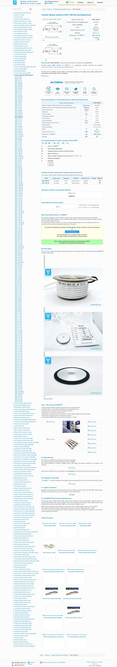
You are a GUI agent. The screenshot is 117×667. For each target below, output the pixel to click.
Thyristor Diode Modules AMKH (22, 73)
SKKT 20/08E (18, 77)
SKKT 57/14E (18, 121)
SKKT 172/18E (18, 228)
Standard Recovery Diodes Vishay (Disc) (25, 546)
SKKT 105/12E (18, 334)
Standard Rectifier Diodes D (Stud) (23, 29)
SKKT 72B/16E (18, 153)
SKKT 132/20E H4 (19, 211)
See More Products (31, 663)
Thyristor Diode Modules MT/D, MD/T (24, 52)
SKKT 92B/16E (18, 173)
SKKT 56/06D (18, 299)
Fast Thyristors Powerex (21, 598)
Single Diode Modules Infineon (22, 490)
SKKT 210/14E (18, 363)
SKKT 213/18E (18, 377)
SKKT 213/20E (18, 379)
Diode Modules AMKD (20, 71)
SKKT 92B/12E (18, 169)
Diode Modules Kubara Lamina (22, 592)
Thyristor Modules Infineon (21, 480)
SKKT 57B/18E (18, 133)
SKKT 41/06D (18, 286)
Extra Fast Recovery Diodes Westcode (24, 507)
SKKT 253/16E (18, 387)
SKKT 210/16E (18, 364)
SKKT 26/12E (18, 280)
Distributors (26, 3)
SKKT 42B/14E (18, 113)
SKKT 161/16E (18, 356)
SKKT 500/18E (18, 401)
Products (81, 2)
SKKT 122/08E (18, 195)
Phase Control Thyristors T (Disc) (23, 21)
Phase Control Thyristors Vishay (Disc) (24, 542)
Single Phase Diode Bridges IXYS (23, 534)
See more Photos (48, 398)
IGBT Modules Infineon (20, 486)
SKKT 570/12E (18, 264)
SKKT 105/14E (18, 335)
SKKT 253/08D (18, 382)
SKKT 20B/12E (18, 85)
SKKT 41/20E (18, 296)
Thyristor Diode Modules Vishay (23, 569)
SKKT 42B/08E (18, 110)
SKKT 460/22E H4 (19, 262)
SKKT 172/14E (18, 225)
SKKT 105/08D (18, 332)
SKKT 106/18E (18, 182)
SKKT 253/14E (18, 385)
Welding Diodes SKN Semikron (22, 417)
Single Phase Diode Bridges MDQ (23, 625)
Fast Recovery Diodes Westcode (23, 503)
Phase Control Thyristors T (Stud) (23, 23)
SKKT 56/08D (18, 300)
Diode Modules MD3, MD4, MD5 (23, 50)
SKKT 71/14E (18, 316)
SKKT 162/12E (18, 216)
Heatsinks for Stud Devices (21, 635)
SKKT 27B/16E (18, 101)
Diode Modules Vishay (20, 567)
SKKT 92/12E (18, 161)
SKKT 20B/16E (18, 88)
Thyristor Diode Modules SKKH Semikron (25, 409)
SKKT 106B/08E (19, 184)
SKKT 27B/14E (18, 99)
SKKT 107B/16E (19, 193)
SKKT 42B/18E (19, 117)
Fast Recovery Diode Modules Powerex (24, 619)
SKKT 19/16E (18, 275)
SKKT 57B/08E (18, 126)
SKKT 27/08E (18, 89)
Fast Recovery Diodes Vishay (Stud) (24, 563)
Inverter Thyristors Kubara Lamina (23, 577)
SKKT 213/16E (18, 375)
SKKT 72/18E (18, 147)
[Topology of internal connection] (58, 206)
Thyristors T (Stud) (19, 15)
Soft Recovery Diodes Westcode (23, 505)
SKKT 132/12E (18, 205)
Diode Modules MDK (20, 62)
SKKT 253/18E (18, 388)
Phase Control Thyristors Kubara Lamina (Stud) (27, 573)
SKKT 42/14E (18, 105)
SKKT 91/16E (18, 328)
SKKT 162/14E (18, 217)
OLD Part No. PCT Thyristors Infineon (24, 476)
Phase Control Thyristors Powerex (23, 596)
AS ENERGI (50, 3)
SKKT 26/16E (18, 283)
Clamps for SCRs (19, 637)
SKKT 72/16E (18, 145)
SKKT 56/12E (18, 302)
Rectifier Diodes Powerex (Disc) (22, 602)
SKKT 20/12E (18, 78)
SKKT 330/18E (18, 259)
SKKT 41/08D (18, 288)
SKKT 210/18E (18, 366)
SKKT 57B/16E (18, 131)
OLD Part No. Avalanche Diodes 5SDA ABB (25, 455)
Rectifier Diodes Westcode (21, 500)
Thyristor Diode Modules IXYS (22, 530)
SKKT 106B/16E (19, 189)
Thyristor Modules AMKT (21, 69)
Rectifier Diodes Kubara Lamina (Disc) (24, 581)
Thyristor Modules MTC (20, 54)
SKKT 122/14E (18, 198)
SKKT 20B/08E (18, 83)
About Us (90, 2)
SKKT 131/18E (18, 347)
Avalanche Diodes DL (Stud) (22, 42)
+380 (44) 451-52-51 (19, 665)
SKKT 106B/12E (19, 185)
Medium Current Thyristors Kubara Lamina (25, 579)
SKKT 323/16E (18, 251)
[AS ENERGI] (15, 2)
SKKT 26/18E (18, 284)
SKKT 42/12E (18, 104)
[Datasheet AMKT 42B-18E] (100, 183)
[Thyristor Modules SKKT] (52, 37)
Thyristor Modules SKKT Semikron (24, 75)
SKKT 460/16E (18, 260)
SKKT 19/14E (18, 273)
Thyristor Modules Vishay (21, 565)
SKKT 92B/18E (18, 174)
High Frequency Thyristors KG (22, 428)
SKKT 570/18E (18, 267)
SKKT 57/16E (18, 123)
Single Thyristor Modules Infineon (23, 488)
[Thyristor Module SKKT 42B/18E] (72, 193)
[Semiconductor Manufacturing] (50, 421)
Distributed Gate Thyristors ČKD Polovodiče (26, 467)
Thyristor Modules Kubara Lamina (23, 590)
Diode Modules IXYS (20, 527)
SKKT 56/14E (18, 304)
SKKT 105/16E (18, 337)
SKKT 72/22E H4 (19, 158)
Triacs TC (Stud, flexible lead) (22, 19)
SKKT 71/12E (18, 315)
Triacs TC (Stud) (19, 17)
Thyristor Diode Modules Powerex (23, 610)
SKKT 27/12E (18, 91)
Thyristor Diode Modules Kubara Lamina (25, 594)
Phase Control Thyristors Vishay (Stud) (24, 550)
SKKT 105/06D (18, 331)
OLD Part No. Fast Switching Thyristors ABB (26, 459)
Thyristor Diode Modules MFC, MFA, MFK (25, 67)
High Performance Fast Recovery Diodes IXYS (26, 532)
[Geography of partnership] (72, 483)
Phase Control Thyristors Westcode (23, 492)
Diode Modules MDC (20, 60)
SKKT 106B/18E (19, 190)
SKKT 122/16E (18, 200)
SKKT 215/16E (18, 230)
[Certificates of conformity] (72, 467)
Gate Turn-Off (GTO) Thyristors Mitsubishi (25, 25)
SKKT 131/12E (18, 342)
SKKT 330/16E (18, 257)
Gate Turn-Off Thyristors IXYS (22, 523)
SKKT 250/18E (18, 240)
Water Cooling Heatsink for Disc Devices (53, 636)
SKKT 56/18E (18, 307)
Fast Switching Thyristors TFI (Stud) (24, 37)
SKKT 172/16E (18, 227)
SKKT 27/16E (18, 94)
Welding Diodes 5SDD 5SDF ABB (23, 449)
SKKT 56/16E (18, 305)
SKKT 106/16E (18, 181)
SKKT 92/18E (18, 166)
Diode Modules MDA (20, 64)
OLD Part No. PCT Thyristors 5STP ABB (25, 457)
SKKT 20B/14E (18, 86)
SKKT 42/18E (18, 109)
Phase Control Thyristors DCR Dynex (24, 536)
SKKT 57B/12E (18, 128)
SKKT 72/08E (18, 141)
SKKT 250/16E (18, 238)
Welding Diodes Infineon (21, 478)
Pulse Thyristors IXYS (20, 521)
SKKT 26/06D (18, 276)
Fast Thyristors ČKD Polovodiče (23, 465)
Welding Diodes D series (21, 44)
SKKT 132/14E (18, 206)
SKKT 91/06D (18, 321)
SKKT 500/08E (18, 395)
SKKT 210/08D (18, 359)
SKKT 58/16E (18, 137)
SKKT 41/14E (18, 291)
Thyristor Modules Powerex (21, 613)
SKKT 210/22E (18, 369)
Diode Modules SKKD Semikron (22, 405)
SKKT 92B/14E (18, 171)
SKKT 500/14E (18, 398)
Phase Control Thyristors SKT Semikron (25, 413)
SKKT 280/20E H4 (19, 246)
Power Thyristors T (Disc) (49, 552)
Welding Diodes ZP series (21, 46)
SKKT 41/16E (18, 292)
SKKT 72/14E (18, 144)
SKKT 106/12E (18, 177)
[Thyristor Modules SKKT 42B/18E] (52, 19)
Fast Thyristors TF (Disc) (21, 31)
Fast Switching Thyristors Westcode (24, 496)
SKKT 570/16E (18, 265)
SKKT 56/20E (18, 308)
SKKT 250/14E (18, 236)
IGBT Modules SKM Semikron (22, 411)
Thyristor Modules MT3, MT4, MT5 (23, 48)
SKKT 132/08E (18, 203)
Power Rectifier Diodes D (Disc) (66, 552)
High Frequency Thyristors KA (22, 430)
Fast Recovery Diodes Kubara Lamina (24, 586)
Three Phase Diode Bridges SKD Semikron (25, 422)
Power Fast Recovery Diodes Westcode (25, 509)
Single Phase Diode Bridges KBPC (23, 623)
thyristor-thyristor (97, 127)
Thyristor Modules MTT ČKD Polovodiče (25, 469)
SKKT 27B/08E (18, 96)
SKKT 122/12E (18, 197)
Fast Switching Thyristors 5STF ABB (24, 440)
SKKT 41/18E (18, 294)
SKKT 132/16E (18, 208)
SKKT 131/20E (18, 348)
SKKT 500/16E (18, 399)
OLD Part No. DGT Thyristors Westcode (25, 515)
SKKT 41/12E (18, 289)
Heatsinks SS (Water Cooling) (20, 642)
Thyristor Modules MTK (20, 56)
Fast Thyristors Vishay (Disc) (22, 544)
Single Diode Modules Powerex (22, 615)
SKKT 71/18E (18, 320)
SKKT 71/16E (18, 318)
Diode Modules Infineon (21, 484)
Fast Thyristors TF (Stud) (21, 33)
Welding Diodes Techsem (21, 436)
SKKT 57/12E (18, 120)
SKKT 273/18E (18, 244)
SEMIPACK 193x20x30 (96, 29)
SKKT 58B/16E (18, 139)
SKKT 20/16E (18, 82)
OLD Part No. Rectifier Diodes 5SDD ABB (25, 453)
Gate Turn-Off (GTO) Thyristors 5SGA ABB (25, 633)
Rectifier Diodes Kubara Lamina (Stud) (24, 583)
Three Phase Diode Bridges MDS (23, 629)
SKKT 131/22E (18, 350)
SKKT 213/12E (18, 372)
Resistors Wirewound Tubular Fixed (23, 644)
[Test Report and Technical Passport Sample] (72, 474)
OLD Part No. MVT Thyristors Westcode (25, 513)
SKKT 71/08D (18, 313)
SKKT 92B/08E (18, 168)
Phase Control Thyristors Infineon (23, 471)
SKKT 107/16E (18, 192)
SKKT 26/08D (18, 278)
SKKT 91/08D (18, 323)
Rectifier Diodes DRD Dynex (22, 538)
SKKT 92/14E (18, 163)
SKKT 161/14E (18, 355)
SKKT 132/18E (18, 209)
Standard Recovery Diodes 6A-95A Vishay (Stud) (27, 561)
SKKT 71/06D (18, 312)
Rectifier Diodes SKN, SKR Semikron (24, 415)
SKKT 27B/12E (18, 97)
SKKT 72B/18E (18, 155)
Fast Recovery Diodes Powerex (22, 608)
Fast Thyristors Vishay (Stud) (22, 554)
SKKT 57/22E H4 (19, 136)
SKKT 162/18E (18, 220)
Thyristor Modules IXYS (20, 525)
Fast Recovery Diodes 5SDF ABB (23, 451)
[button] (69, 2)
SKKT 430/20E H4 (19, 391)
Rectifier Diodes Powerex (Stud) (23, 600)
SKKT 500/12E (18, 396)
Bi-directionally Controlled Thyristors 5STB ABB (26, 442)
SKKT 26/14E (18, 281)
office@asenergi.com (52, 1)
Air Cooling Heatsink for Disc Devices (77, 636)
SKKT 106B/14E (19, 187)
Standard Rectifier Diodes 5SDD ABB (24, 444)
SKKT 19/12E (18, 272)
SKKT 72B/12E (18, 150)
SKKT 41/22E (18, 297)
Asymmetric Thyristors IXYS (21, 519)
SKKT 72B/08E (18, 149)
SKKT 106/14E (18, 179)
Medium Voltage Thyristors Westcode (24, 494)
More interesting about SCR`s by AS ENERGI (54, 662)
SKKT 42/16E (18, 107)
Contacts (100, 2)
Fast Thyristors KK (19, 426)
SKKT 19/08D (18, 270)
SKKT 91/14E (18, 326)
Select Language (36, 3)
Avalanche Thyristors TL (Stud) (22, 40)
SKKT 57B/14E (18, 129)
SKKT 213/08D (18, 371)
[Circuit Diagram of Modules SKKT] (52, 28)
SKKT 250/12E (18, 235)
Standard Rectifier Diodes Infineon (23, 473)
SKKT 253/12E (18, 383)
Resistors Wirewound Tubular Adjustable (25, 646)
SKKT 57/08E (18, 118)
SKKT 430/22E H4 (19, 393)
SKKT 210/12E (18, 361)
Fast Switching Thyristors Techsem (23, 434)
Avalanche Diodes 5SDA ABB (22, 446)
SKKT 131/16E (18, 345)
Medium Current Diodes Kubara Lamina (25, 588)
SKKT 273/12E (18, 241)
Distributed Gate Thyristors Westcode (24, 498)
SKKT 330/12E (18, 256)
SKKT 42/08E (18, 102)
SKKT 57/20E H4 (19, 134)
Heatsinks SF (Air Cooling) (19, 640)
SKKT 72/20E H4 (19, 157)
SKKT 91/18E (18, 329)
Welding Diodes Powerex (21, 604)
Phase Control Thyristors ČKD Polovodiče (25, 463)
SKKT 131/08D (18, 340)
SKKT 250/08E (18, 233)
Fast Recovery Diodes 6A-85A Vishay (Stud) (26, 559)
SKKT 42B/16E (18, 115)
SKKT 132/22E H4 (19, 212)
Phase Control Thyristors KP (22, 424)
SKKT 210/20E (18, 367)
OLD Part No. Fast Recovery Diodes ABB (25, 461)
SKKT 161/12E (18, 353)
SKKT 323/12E (18, 249)
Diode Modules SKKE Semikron (22, 407)
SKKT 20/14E (18, 80)
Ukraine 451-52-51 (30, 1)
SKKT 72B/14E (18, 152)
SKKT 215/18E (18, 232)
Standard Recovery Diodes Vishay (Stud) (25, 556)
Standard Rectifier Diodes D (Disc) (23, 27)
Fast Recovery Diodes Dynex (22, 540)
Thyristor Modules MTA (20, 58)
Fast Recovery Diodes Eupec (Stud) (24, 517)
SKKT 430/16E (18, 390)
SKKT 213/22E (18, 380)
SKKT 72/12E (18, 142)
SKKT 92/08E (18, 160)
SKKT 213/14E (18, 374)
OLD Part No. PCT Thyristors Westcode (25, 511)
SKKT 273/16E (18, 243)
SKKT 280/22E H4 (19, 248)
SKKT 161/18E (18, 358)
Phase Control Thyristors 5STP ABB (24, 438)
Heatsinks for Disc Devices (21, 631)
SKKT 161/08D (18, 351)
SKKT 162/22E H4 (19, 224)
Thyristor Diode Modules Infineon (23, 482)
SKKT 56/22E (18, 310)
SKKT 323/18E (18, 252)
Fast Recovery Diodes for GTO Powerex (25, 606)
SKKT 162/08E (18, 214)
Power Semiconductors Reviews (23, 13)
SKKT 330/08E (18, 254)
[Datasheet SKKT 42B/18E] (96, 32)
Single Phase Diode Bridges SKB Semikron (25, 419)
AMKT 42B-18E (96, 35)
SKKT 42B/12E (18, 112)
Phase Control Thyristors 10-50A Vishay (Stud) (26, 552)
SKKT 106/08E (18, 176)
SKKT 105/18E (18, 339)
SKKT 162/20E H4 (19, 222)
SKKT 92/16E (18, 165)
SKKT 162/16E (18, 219)
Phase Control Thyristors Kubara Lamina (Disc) (26, 571)
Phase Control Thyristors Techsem (23, 432)
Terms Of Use (95, 664)
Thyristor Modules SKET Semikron (23, 403)
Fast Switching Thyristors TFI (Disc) (24, 35)
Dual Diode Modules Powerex (22, 617)
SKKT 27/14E (18, 93)
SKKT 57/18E (18, 125)
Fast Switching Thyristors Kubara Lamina (25, 575)
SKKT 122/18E (18, 201)
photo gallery (47, 251)
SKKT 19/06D (18, 268)
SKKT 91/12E (18, 324)
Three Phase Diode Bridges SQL (23, 627)
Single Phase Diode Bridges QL (22, 621)
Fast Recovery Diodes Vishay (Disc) (24, 548)
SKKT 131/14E (18, 343)
